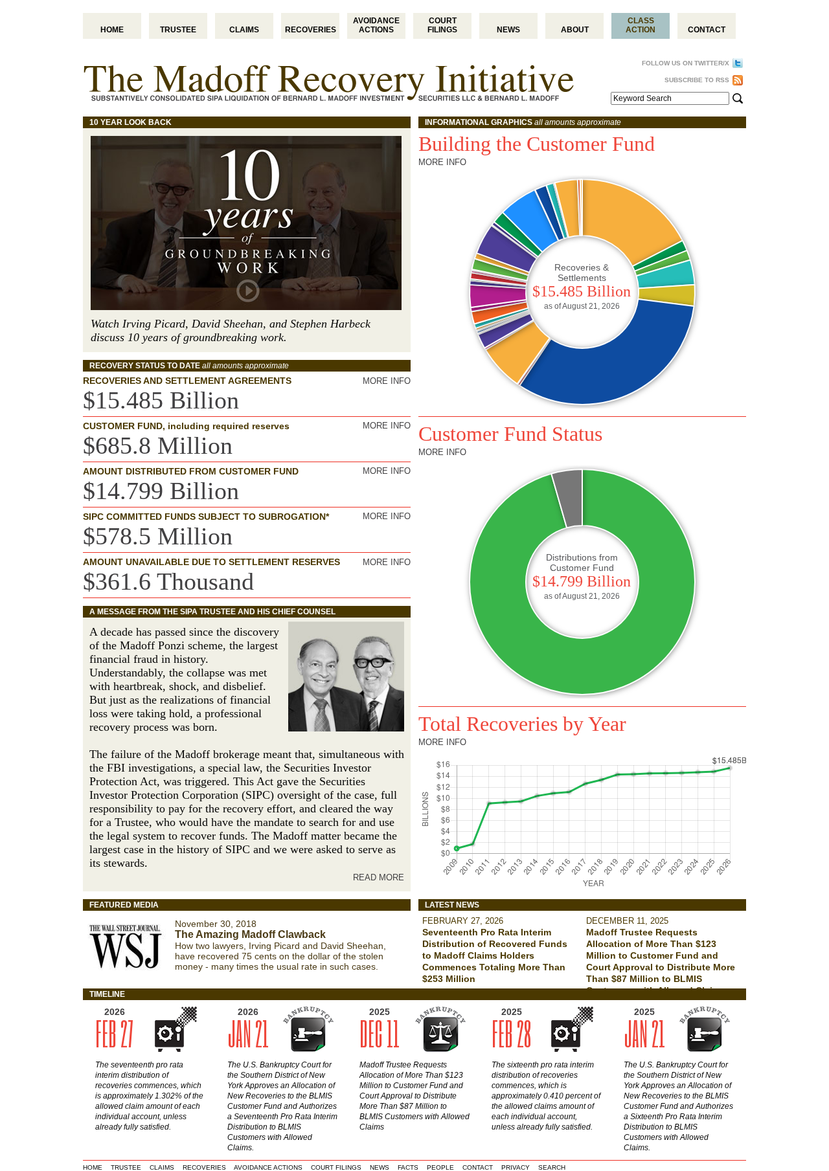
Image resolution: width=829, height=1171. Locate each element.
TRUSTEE (126, 1167)
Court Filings (442, 25)
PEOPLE (440, 1167)
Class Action (640, 25)
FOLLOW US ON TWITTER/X (685, 63)
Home (112, 29)
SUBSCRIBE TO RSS (696, 80)
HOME (92, 1167)
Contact (706, 29)
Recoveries (310, 29)
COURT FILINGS (336, 1167)
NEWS (379, 1167)
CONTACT (477, 1167)
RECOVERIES (204, 1167)
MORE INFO (387, 381)
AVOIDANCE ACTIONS (268, 1167)
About (575, 29)
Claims (244, 29)
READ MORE (378, 877)
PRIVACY (515, 1167)
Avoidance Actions (376, 25)
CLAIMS (162, 1167)
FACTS (408, 1167)
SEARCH (551, 1167)
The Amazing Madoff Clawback (250, 934)
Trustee (178, 29)
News (508, 29)
